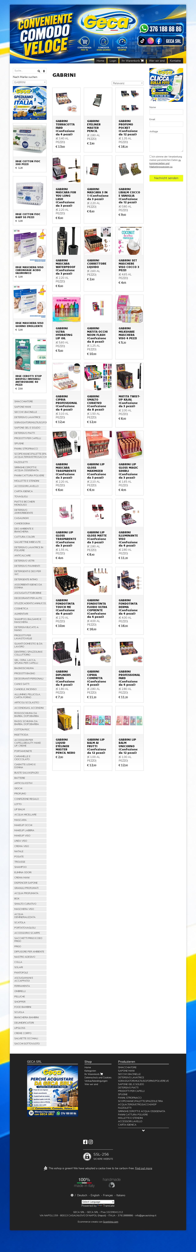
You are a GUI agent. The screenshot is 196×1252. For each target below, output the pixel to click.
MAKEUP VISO (22, 835)
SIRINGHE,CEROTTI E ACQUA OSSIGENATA (26, 469)
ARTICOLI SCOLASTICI (26, 702)
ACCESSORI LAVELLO (26, 486)
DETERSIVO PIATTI (24, 433)
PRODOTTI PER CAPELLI (27, 438)
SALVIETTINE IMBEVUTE (27, 542)
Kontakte (175, 61)
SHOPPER (19, 1002)
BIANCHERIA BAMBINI (26, 1017)
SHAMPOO (20, 867)
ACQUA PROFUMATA (26, 893)
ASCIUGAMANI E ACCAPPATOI (23, 979)
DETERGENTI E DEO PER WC (27, 573)
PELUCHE (19, 996)
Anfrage (153, 131)
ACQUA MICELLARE (25, 814)
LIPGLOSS (19, 1028)
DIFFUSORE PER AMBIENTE (29, 951)
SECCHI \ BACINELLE (25, 412)
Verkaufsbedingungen (96, 1081)
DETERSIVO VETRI (24, 560)
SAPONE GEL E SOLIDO (27, 427)
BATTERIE (19, 778)
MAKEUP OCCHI (23, 825)
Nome (152, 107)
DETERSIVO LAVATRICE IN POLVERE (28, 549)
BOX (16, 898)
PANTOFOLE (21, 972)
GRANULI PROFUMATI (26, 888)
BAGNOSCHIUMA (24, 668)
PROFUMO (20, 793)
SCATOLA (19, 922)
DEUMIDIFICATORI (24, 1023)
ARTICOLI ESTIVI (23, 783)
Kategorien (90, 1070)
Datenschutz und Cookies (98, 1077)
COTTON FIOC (22, 729)
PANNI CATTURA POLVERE (29, 475)
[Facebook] (85, 1143)
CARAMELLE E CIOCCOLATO (22, 758)
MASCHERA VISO (24, 909)
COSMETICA (21, 608)
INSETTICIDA (21, 734)
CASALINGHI (21, 518)
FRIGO (17, 946)
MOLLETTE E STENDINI (26, 481)
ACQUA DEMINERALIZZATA (25, 916)
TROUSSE (19, 862)
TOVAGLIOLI (21, 496)
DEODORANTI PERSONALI (28, 678)
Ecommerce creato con (98, 1221)
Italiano (120, 1195)
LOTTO (18, 804)
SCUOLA (19, 1012)
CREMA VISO (21, 846)
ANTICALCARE (22, 555)
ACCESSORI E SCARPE (27, 933)
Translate (109, 1206)
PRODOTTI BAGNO (24, 673)
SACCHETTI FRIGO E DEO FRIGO (28, 940)
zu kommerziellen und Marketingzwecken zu (165, 163)
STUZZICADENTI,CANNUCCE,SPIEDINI (30, 603)
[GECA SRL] (98, 34)
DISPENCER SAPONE (26, 883)
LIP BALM (19, 809)
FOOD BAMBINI (22, 1007)
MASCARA (20, 820)
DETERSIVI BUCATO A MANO (26, 629)
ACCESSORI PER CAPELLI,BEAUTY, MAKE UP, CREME (27, 742)
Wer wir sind (157, 61)
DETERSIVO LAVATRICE (27, 417)
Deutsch (82, 1195)
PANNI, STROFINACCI (26, 448)
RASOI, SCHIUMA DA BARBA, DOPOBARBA (26, 723)
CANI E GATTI (21, 684)
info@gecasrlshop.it (145, 1215)
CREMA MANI (21, 877)
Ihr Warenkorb (131, 61)
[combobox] (128, 83)
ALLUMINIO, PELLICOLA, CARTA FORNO (27, 696)
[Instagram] (91, 1143)
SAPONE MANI (22, 407)
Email (152, 119)
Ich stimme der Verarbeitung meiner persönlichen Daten (165, 161)
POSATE (19, 856)
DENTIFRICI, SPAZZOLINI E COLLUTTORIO (28, 653)
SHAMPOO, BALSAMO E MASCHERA (27, 620)
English (95, 1195)
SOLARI (18, 967)
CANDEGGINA (22, 523)
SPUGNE (19, 443)
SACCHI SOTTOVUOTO (27, 1043)
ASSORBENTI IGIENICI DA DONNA (28, 586)
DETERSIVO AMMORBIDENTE (23, 511)
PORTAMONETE (23, 751)
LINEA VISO (20, 841)
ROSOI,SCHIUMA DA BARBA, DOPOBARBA (26, 714)
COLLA (18, 962)
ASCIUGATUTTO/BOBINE (27, 593)
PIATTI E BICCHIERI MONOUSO (24, 503)
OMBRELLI (20, 991)
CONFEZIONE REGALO (26, 799)
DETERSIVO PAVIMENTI (27, 566)
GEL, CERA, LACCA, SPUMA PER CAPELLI (26, 661)
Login (113, 61)
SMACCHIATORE (23, 401)
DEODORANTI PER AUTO (28, 598)
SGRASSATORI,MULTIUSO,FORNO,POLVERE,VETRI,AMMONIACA (30, 422)
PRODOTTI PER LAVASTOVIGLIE (23, 637)
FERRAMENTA (22, 986)
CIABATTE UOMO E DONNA (25, 766)
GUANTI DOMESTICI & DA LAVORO (28, 645)
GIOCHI (18, 788)
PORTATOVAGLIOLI (25, 927)
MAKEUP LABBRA (24, 830)
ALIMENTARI (21, 613)
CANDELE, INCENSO (25, 689)
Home (100, 61)
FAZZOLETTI (21, 462)
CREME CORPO (22, 1033)
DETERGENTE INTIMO (26, 579)
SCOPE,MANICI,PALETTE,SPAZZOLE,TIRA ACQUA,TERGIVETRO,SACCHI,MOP (30, 455)
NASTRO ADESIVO (24, 957)
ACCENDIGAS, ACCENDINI (28, 708)
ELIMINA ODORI (22, 872)
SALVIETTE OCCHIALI (26, 1038)
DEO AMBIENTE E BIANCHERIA (24, 530)
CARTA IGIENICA (23, 491)
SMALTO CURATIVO (25, 904)
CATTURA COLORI (24, 537)
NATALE (18, 851)
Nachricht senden (166, 178)
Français (108, 1195)
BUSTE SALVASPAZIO (26, 772)
